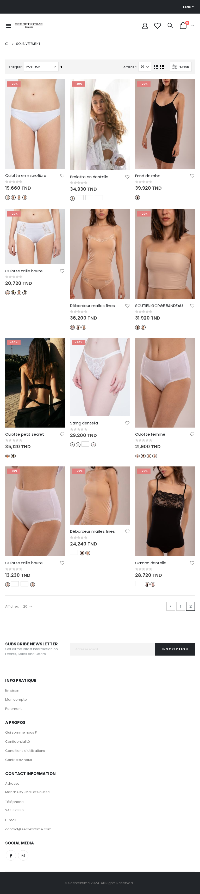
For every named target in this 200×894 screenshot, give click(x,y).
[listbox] (16, 197)
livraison (12, 690)
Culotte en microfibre (25, 175)
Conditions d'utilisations (25, 750)
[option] (7, 197)
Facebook (11, 855)
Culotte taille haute (24, 271)
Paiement (13, 708)
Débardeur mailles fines (92, 305)
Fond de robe (147, 175)
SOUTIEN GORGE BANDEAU (159, 305)
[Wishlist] (157, 25)
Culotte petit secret (24, 434)
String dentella (84, 423)
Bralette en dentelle (89, 176)
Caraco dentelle (150, 563)
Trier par (15, 67)
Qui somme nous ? (21, 732)
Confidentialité (17, 741)
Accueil (7, 43)
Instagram (23, 855)
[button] (62, 175)
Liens (187, 7)
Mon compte (16, 699)
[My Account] (145, 25)
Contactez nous (18, 759)
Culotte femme (150, 434)
